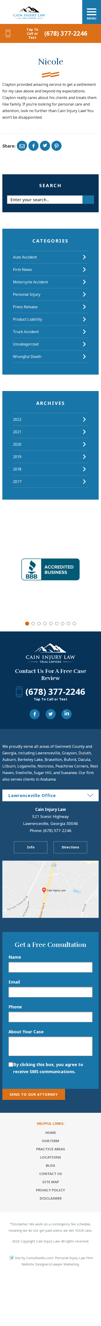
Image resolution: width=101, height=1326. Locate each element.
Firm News (22, 269)
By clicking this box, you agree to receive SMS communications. (48, 1068)
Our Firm (50, 1140)
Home (50, 1132)
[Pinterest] (56, 146)
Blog (50, 1165)
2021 (17, 431)
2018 (17, 469)
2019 (17, 456)
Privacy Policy (50, 1190)
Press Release (25, 306)
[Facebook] (33, 146)
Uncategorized (26, 344)
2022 (17, 419)
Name (14, 957)
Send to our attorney (34, 1094)
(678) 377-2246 (56, 33)
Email (14, 982)
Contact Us (50, 1173)
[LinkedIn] (67, 714)
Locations (50, 1157)
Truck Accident (26, 331)
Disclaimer (51, 1198)
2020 (17, 444)
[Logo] (29, 7)
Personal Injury (26, 294)
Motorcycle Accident (30, 282)
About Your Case (26, 1031)
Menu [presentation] (92, 18)
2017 (17, 481)
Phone (15, 1007)
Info (31, 847)
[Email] (22, 146)
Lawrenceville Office (32, 795)
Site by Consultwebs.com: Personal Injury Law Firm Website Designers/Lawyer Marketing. (54, 1261)
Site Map (50, 1181)
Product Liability (27, 319)
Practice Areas (50, 1149)
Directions (70, 847)
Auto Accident (25, 257)
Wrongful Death (27, 356)
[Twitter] (45, 146)
